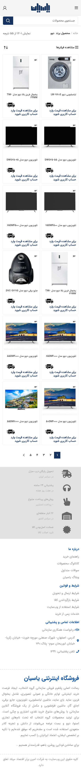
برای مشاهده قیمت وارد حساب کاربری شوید (62, 112)
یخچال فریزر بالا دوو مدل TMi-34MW (22, 96)
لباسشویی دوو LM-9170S (63, 94)
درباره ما (73, 549)
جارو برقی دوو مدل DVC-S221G (22, 290)
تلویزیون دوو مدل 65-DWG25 (22, 160)
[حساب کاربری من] (5, 8)
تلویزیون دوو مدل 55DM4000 (22, 356)
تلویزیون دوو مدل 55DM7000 (22, 421)
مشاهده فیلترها (65, 47)
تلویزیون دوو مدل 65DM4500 (22, 225)
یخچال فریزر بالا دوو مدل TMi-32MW (60, 292)
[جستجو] (8, 21)
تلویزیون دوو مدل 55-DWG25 (60, 160)
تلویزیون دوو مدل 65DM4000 (61, 356)
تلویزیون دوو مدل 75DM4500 (60, 225)
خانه (75, 33)
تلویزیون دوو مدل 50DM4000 (61, 421)
